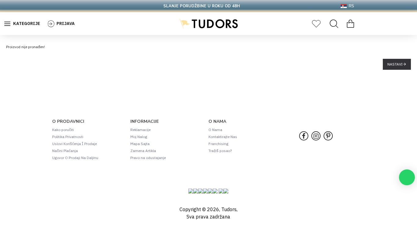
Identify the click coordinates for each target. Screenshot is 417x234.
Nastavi (395, 64)
